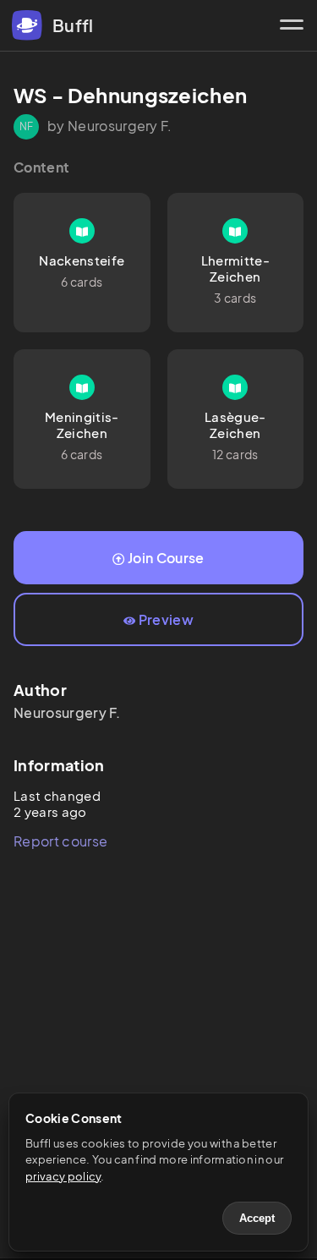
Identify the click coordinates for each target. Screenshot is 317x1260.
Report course (60, 841)
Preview (166, 619)
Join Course (166, 558)
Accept (257, 1218)
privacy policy (63, 1176)
